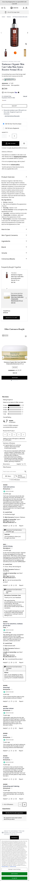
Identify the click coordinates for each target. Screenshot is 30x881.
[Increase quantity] (14, 136)
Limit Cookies (14, 873)
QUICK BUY (15, 377)
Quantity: (5, 132)
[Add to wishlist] (24, 143)
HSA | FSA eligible (9, 92)
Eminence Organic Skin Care (20, 16)
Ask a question (15, 85)
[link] (23, 7)
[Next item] (26, 357)
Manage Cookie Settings (14, 869)
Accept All (14, 878)
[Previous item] (3, 357)
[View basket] (26, 7)
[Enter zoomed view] (26, 44)
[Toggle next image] (27, 33)
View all (25, 96)
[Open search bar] (4, 7)
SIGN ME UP (14, 837)
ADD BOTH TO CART (11, 318)
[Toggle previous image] (1, 33)
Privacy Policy (5, 866)
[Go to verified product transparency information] (9, 79)
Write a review (6, 85)
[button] (14, 79)
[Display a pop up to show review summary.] (20, 370)
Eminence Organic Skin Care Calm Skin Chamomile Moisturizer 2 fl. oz (15, 363)
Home (3, 16)
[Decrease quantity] (4, 136)
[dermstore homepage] (14, 8)
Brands (9, 16)
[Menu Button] (1, 7)
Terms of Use (13, 866)
